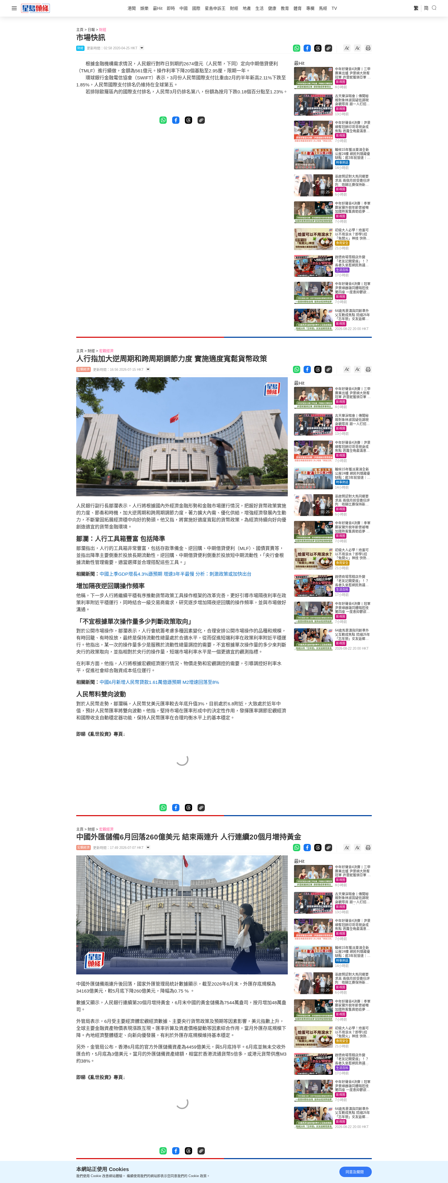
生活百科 (342, 270)
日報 (91, 29)
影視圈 (340, 82)
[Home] (35, 8)
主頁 (79, 29)
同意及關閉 (355, 1172)
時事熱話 (342, 162)
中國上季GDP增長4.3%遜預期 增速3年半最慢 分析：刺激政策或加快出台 (175, 574)
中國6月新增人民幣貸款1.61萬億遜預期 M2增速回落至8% (159, 682)
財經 (102, 29)
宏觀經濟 (106, 351)
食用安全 (342, 243)
